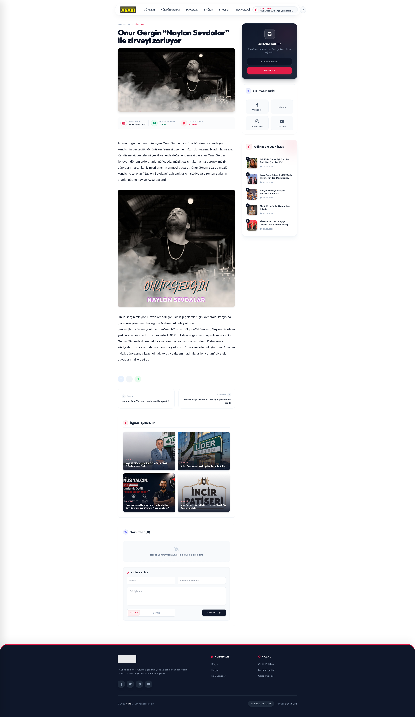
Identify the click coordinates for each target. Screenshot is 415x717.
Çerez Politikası (266, 676)
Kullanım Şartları (266, 670)
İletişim (215, 670)
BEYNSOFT (291, 703)
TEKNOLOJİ (243, 9)
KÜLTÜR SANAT (170, 9)
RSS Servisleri (218, 676)
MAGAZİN (192, 9)
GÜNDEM (149, 9)
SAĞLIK (208, 9)
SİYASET (224, 9)
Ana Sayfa (124, 25)
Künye (214, 664)
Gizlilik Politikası (266, 664)
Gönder (212, 613)
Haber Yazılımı (262, 704)
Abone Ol (269, 70)
